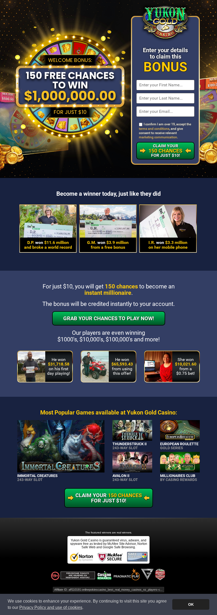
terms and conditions (154, 129)
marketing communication (158, 137)
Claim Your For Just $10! (165, 150)
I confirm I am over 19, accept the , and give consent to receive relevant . (165, 130)
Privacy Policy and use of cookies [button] (50, 607)
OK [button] (191, 604)
